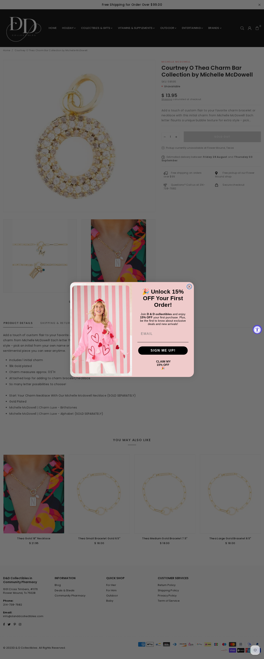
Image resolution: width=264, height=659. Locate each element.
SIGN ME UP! (163, 350)
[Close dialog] (189, 286)
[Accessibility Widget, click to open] (257, 329)
